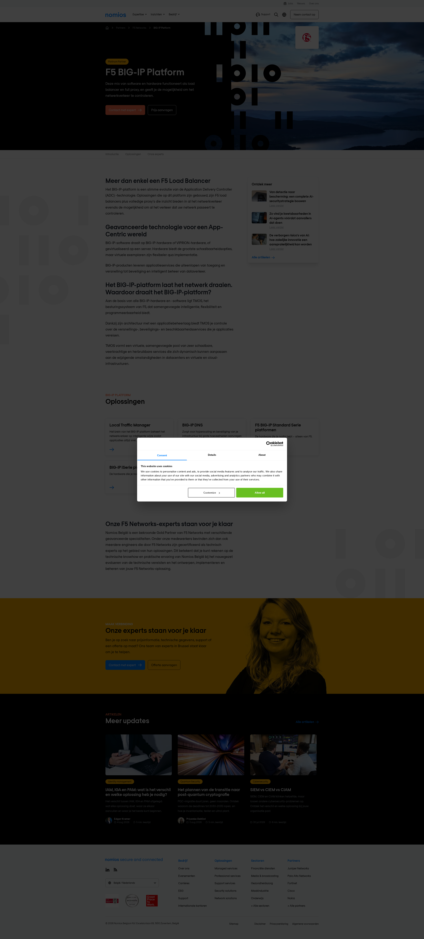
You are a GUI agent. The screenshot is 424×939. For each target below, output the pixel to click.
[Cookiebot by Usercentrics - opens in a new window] (268, 443)
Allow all (260, 492)
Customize (209, 492)
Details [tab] (212, 454)
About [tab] (262, 454)
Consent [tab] (162, 455)
